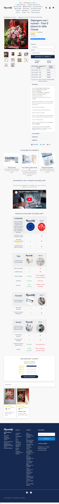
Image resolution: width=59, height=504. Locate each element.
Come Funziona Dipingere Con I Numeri (29, 457)
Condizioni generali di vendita (18, 445)
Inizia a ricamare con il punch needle (30, 476)
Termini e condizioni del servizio (19, 452)
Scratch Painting (42, 450)
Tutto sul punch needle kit (29, 481)
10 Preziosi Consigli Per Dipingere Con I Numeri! (29, 452)
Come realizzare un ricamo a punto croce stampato (29, 471)
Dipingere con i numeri (43, 446)
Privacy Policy (17, 449)
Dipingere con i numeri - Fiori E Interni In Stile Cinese (30, 17)
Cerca (17, 439)
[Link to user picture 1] (10, 396)
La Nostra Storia (18, 434)
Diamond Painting (42, 448)
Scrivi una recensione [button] (29, 376)
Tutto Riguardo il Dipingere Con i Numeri (29, 435)
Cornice (32, 50)
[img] (8, 406)
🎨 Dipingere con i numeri (10, 17)
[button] (34, 32)
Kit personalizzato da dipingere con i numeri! (30, 440)
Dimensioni (33, 44)
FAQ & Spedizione (18, 441)
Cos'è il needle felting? (30, 484)
